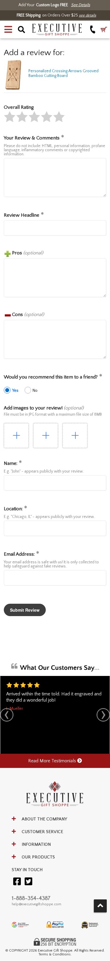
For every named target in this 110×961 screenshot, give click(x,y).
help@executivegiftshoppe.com (36, 904)
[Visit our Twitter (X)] (28, 882)
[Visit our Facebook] (17, 882)
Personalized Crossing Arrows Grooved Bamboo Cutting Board (63, 73)
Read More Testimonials (52, 760)
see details (87, 15)
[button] (8, 29)
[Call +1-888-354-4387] (92, 29)
